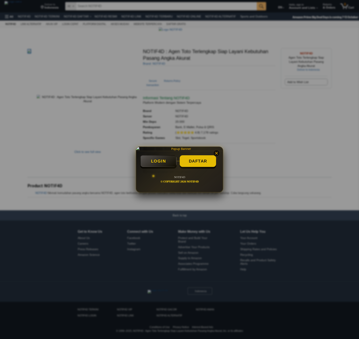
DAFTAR (198, 161)
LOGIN (158, 161)
